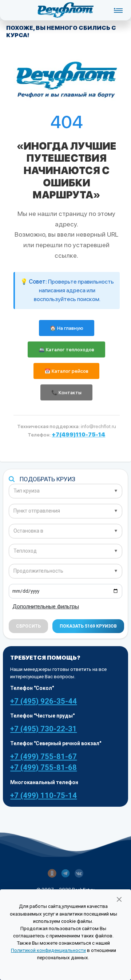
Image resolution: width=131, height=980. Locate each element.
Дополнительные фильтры (45, 606)
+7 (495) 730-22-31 (43, 728)
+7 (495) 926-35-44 (43, 701)
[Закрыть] (119, 899)
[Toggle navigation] (118, 10)
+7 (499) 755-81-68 (43, 767)
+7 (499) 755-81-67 (43, 756)
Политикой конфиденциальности (48, 950)
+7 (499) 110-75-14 (43, 795)
